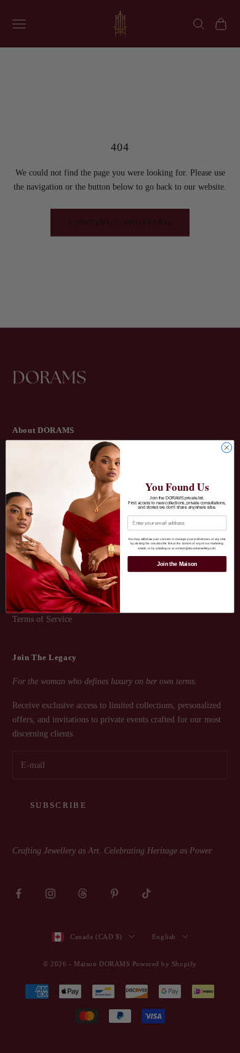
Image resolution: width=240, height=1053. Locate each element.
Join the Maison (177, 564)
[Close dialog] (227, 448)
